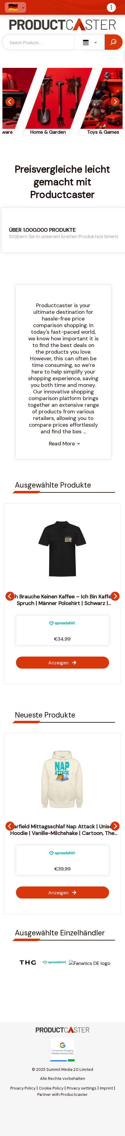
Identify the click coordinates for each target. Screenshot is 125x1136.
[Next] (115, 101)
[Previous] (10, 101)
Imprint (106, 1088)
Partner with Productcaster (62, 1094)
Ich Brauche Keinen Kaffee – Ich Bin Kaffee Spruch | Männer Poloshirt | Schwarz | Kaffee (62, 603)
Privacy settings (81, 1088)
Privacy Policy (22, 1088)
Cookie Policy (51, 1088)
